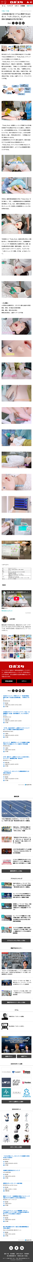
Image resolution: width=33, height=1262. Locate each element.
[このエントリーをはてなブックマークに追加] (23, 23)
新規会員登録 (8, 681)
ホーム (3, 6)
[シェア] (16, 23)
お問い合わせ (19, 1253)
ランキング (10, 6)
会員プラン (24, 1056)
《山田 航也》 (28, 613)
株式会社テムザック (7, 610)
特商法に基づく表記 (22, 1256)
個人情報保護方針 (11, 1256)
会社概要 (12, 1253)
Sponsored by (21, 784)
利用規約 (26, 1253)
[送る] (20, 23)
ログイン (24, 681)
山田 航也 (12, 619)
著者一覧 (6, 1253)
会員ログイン (8, 1056)
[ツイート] (13, 23)
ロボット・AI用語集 (20, 6)
